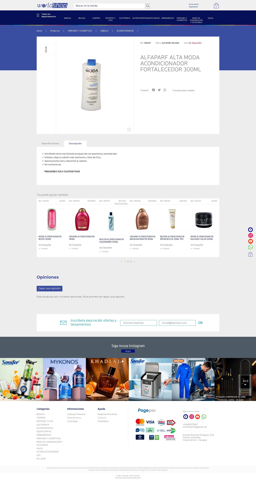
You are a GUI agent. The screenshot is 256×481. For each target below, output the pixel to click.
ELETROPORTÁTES (45, 428)
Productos (55, 31)
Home (39, 31)
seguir (128, 351)
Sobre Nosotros (74, 418)
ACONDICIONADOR (125, 31)
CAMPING (41, 418)
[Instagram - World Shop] (250, 235)
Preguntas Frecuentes (107, 414)
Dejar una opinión (49, 288)
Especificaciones (50, 144)
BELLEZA (40, 414)
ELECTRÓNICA (43, 425)
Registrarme (193, 6)
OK (200, 323)
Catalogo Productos (76, 414)
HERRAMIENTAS (44, 435)
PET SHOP (41, 459)
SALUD (40, 448)
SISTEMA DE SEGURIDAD (48, 452)
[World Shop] (52, 5)
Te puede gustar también (183, 90)
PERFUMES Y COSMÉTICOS (80, 31)
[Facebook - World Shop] (250, 229)
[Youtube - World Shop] (250, 241)
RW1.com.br (137, 478)
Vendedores (103, 421)
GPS (38, 455)
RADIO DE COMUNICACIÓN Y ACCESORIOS (49, 443)
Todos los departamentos (48, 15)
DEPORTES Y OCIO (45, 421)
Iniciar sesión (194, 4)
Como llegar (72, 421)
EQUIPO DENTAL (44, 431)
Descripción (75, 144)
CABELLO (104, 31)
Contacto (102, 418)
